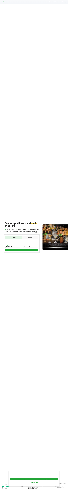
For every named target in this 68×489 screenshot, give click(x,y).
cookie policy (40, 476)
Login (59, 1)
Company (51, 1)
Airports (46, 1)
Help (55, 1)
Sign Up (63, 1)
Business (41, 1)
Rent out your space (34, 1)
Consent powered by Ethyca (53, 485)
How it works (26, 1)
